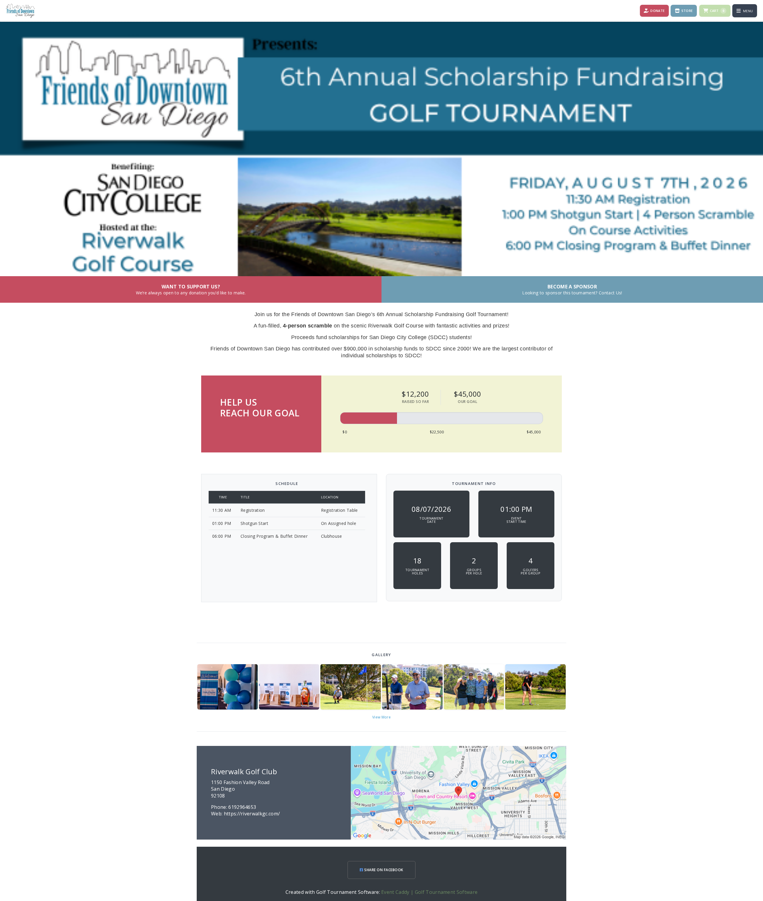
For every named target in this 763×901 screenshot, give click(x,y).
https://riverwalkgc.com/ (252, 813)
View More (381, 717)
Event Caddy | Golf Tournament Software (429, 892)
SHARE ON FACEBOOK (383, 869)
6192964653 (242, 807)
